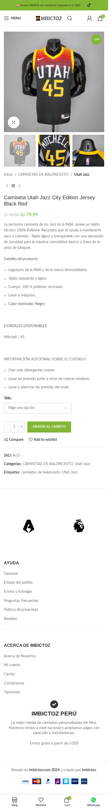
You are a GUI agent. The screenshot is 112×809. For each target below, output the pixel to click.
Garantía (11, 574)
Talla (7, 398)
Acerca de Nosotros (20, 656)
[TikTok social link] (88, 5)
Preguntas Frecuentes (21, 601)
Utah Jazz (81, 175)
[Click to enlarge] (14, 122)
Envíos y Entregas (18, 592)
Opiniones (12, 692)
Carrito (9, 674)
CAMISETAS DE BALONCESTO (43, 175)
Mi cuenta (12, 665)
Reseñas (10, 619)
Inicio (8, 175)
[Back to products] (13, 186)
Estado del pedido (18, 582)
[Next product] (19, 186)
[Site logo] (49, 18)
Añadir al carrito (49, 427)
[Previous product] (7, 186)
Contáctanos (14, 683)
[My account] (89, 18)
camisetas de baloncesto (40, 472)
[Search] (70, 18)
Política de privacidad (21, 610)
